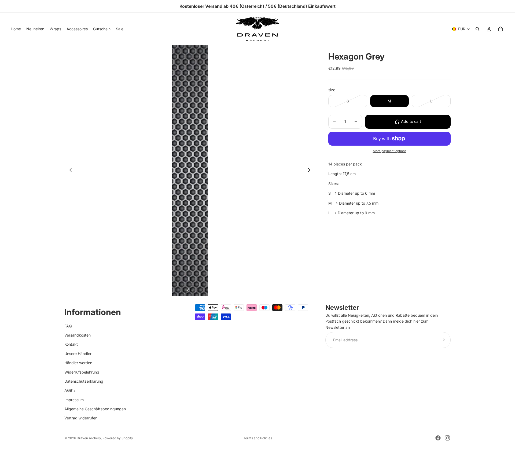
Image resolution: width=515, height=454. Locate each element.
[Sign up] (442, 340)
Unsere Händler (77, 353)
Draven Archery (89, 438)
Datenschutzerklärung (83, 381)
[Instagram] (447, 438)
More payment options (389, 151)
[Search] (477, 29)
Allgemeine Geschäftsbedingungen (95, 409)
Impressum (74, 399)
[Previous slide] (70, 171)
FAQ (68, 326)
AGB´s (69, 390)
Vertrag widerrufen (80, 418)
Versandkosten (77, 335)
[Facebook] (438, 438)
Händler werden (78, 363)
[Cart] (500, 29)
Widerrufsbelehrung (81, 372)
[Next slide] (309, 171)
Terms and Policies (257, 438)
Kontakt (71, 344)
